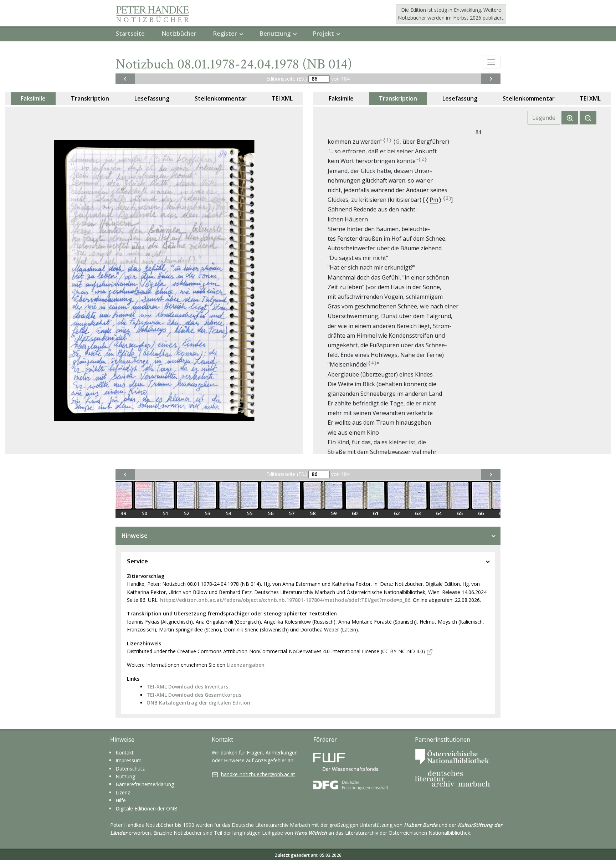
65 (460, 513)
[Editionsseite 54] (228, 495)
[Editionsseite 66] (481, 495)
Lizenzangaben (246, 664)
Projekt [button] (323, 33)
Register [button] (225, 33)
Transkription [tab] (90, 98)
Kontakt (124, 752)
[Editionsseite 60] (354, 495)
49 (123, 513)
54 (228, 513)
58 (312, 513)
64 (439, 513)
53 (207, 513)
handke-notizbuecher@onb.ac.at (258, 774)
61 (376, 513)
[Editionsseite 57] (291, 495)
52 (186, 513)
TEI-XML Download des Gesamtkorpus (194, 694)
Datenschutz (130, 768)
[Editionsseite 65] (460, 495)
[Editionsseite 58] (312, 495)
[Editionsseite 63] (417, 495)
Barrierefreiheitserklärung (144, 784)
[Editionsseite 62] (396, 495)
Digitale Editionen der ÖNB (146, 808)
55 (249, 513)
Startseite (130, 33)
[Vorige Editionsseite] (125, 78)
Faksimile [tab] (33, 98)
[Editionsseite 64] (438, 495)
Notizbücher (179, 33)
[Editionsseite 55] (249, 495)
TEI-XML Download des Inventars (187, 686)
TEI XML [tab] (282, 98)
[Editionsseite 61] (375, 495)
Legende (543, 118)
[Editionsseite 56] (270, 495)
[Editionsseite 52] (186, 495)
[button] (491, 62)
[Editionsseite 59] (333, 495)
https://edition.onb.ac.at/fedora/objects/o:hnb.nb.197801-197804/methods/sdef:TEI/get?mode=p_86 (285, 600)
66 (481, 513)
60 (355, 513)
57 (291, 513)
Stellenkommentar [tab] (221, 98)
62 (397, 513)
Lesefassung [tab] (151, 98)
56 (270, 513)
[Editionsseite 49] (123, 495)
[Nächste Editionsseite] (490, 78)
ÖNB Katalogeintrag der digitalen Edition (198, 702)
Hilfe (120, 800)
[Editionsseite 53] (207, 495)
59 (334, 513)
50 (144, 513)
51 (165, 513)
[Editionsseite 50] (144, 495)
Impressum (128, 760)
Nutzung (125, 776)
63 (418, 513)
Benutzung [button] (275, 33)
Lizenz (122, 792)
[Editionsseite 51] (165, 495)
